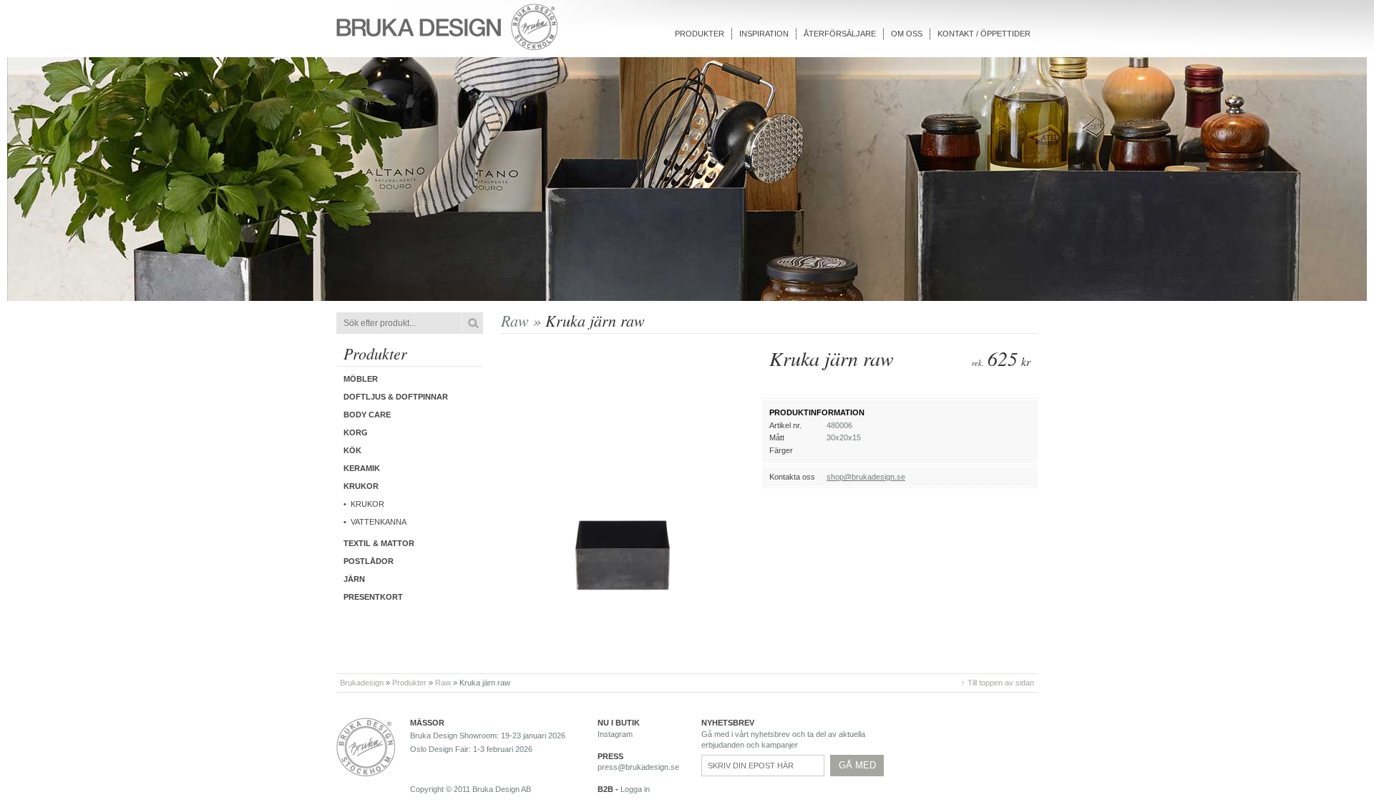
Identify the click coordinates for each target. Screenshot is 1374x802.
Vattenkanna (378, 522)
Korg (356, 432)
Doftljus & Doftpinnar (396, 396)
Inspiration (764, 33)
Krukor (367, 504)
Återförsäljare (840, 33)
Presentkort (373, 597)
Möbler (361, 379)
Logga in (635, 789)
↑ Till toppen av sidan (997, 682)
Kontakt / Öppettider (983, 33)
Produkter (699, 33)
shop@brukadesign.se (866, 476)
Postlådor (369, 561)
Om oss (906, 33)
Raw (443, 682)
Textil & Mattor (379, 543)
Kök (352, 450)
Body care (367, 414)
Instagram (615, 734)
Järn (354, 579)
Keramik (362, 468)
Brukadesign (362, 682)
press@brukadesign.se (638, 767)
